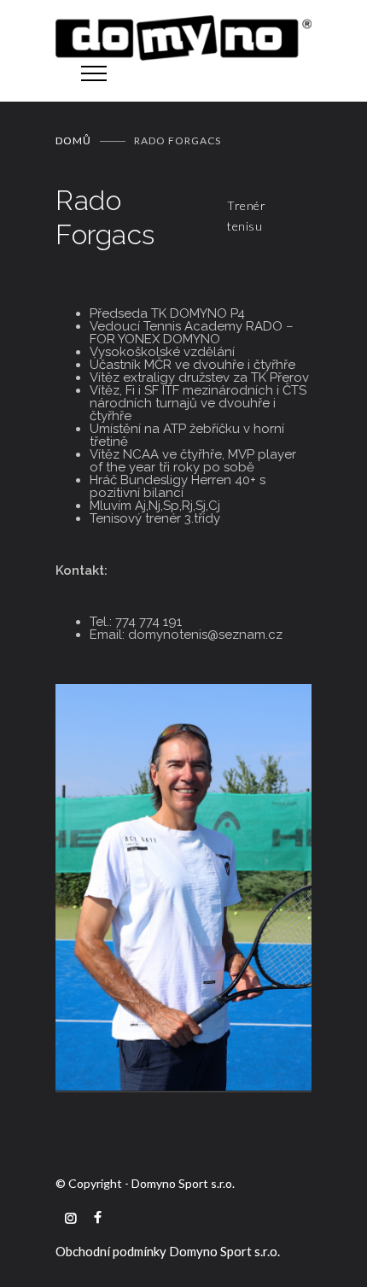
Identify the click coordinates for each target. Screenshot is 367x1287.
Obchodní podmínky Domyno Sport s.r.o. (167, 1251)
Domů (73, 140)
